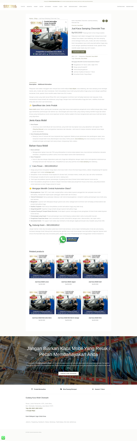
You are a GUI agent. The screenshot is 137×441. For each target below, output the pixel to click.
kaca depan (72, 88)
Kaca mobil (32, 109)
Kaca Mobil (78, 20)
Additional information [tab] (45, 84)
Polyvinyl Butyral (38, 129)
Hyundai (55, 6)
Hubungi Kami (129, 6)
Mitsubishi (48, 6)
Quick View (42, 277)
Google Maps (31, 410)
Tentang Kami (121, 6)
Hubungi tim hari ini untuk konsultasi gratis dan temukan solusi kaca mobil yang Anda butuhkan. (68, 1)
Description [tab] (33, 84)
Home (31, 18)
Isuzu (60, 6)
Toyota (23, 6)
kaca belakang (79, 139)
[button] (66, 22)
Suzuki (41, 6)
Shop (35, 18)
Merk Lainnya (83, 6)
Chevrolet (84, 20)
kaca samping (84, 161)
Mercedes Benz (73, 6)
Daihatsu (29, 6)
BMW (65, 6)
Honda (35, 6)
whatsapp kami (49, 172)
